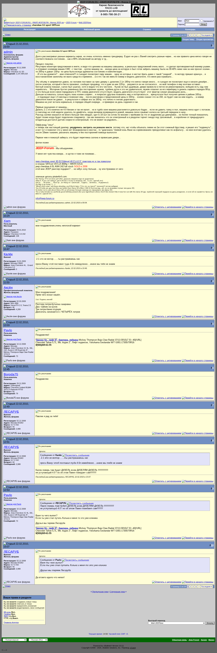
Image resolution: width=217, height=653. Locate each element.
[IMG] (6, 616)
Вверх (211, 640)
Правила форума (11, 622)
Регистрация (29, 29)
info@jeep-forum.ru (45, 198)
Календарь (190, 29)
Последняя (206, 35)
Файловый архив (92, 29)
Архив (204, 640)
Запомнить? (208, 21)
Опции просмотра (204, 39)
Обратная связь (179, 640)
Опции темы (188, 39)
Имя (180, 21)
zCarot (133, 648)
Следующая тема (117, 592)
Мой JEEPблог (85, 22)
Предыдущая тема (100, 592)
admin (8, 52)
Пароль (181, 24)
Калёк (8, 254)
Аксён (8, 287)
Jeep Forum (194, 640)
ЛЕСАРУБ (11, 411)
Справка (147, 29)
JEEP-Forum (71, 22)
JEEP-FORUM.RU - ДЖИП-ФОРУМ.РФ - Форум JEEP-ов (39, 22)
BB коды (7, 612)
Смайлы (7, 614)
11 (196, 35)
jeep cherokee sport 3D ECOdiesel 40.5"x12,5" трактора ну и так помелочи (73, 161)
